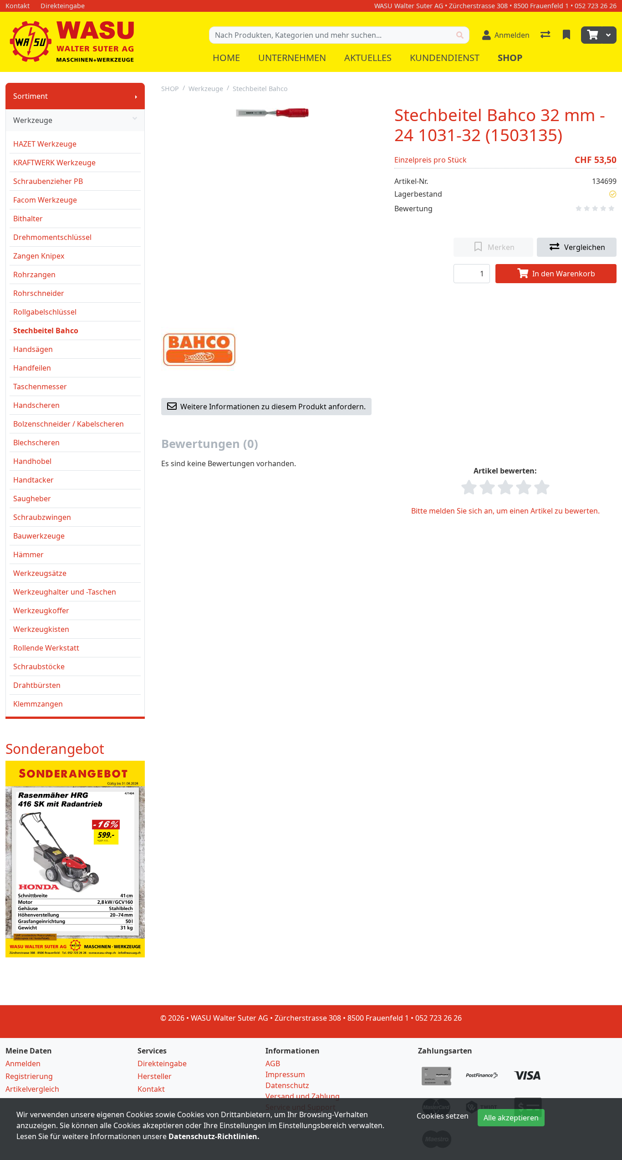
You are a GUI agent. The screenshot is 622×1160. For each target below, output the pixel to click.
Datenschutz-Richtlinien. (214, 1136)
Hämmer (28, 554)
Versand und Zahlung (302, 1096)
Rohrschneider (38, 293)
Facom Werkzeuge (45, 200)
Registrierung (29, 1076)
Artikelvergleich (32, 1089)
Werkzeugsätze (39, 573)
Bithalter (28, 219)
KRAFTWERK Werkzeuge (54, 163)
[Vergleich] (546, 35)
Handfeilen (32, 368)
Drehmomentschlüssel (52, 237)
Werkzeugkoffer (41, 610)
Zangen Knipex (38, 256)
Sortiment (30, 96)
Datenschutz (287, 1085)
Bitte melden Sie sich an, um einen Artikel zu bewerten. (505, 511)
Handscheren (36, 405)
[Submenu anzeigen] (136, 96)
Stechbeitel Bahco (45, 331)
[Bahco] (199, 349)
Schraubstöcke (39, 666)
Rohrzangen (34, 275)
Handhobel (32, 461)
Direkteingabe (162, 1063)
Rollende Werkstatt (46, 648)
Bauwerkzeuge (39, 536)
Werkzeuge (32, 120)
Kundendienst (444, 57)
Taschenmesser (40, 387)
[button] (613, 194)
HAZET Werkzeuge (44, 144)
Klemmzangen (38, 704)
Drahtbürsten (37, 685)
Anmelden (23, 1063)
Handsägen (33, 349)
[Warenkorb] (591, 35)
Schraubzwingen (42, 517)
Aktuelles (368, 57)
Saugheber (32, 499)
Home (226, 57)
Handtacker (33, 480)
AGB (272, 1063)
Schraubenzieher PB (48, 181)
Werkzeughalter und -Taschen (64, 592)
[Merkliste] (567, 35)
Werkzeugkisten (41, 629)
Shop (510, 57)
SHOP (170, 88)
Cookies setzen (443, 1116)
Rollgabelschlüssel (44, 312)
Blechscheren (36, 443)
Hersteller (155, 1076)
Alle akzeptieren (511, 1118)
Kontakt (151, 1089)
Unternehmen (292, 57)
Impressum (285, 1074)
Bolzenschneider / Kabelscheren (68, 424)
